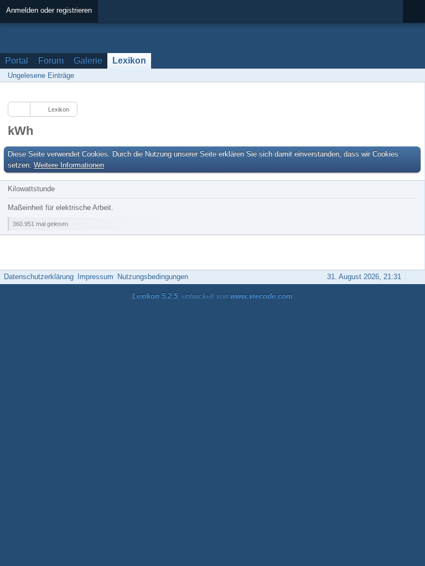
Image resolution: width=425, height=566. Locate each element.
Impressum (95, 276)
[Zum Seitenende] (413, 75)
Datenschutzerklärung (39, 276)
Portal (16, 60)
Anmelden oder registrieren (49, 10)
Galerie (88, 60)
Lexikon (129, 60)
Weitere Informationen (69, 165)
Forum (51, 60)
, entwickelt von (212, 296)
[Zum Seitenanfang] (413, 276)
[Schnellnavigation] (398, 75)
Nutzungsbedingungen (152, 276)
